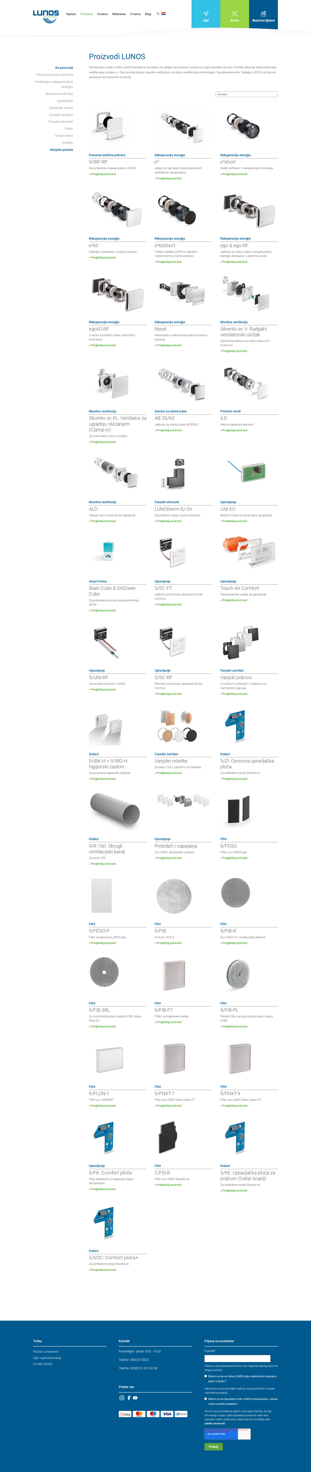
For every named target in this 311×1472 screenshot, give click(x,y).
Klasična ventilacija (59, 94)
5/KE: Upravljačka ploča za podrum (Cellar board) (247, 1175)
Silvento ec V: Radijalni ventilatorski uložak (243, 332)
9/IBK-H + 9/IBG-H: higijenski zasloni (108, 764)
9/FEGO (228, 846)
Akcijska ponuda (61, 150)
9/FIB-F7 (164, 1010)
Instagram (122, 1398)
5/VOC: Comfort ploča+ (113, 1258)
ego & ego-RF (234, 245)
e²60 (93, 245)
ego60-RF (99, 329)
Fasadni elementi (61, 122)
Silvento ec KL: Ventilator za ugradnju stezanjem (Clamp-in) (118, 424)
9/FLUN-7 (99, 1093)
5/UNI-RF (98, 677)
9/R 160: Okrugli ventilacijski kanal (107, 849)
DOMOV (46, 16)
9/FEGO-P (99, 931)
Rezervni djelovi (263, 20)
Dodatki (67, 143)
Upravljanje (65, 101)
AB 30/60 (164, 418)
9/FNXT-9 (230, 1093)
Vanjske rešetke (171, 761)
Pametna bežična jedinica (55, 75)
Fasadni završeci (61, 115)
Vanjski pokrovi (235, 677)
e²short (228, 162)
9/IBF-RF (98, 162)
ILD (223, 418)
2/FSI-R (162, 1173)
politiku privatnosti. (215, 1423)
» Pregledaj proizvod (102, 174)
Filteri (69, 129)
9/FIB (160, 931)
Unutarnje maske (61, 108)
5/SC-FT (163, 588)
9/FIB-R (228, 931)
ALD (93, 509)
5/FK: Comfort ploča (110, 1173)
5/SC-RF (163, 677)
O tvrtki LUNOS (42, 1364)
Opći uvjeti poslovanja (47, 1358)
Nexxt (161, 329)
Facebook (129, 1398)
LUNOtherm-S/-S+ (173, 509)
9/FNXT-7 (165, 1093)
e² (157, 162)
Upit (206, 20)
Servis (234, 20)
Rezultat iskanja (158, 13)
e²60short (165, 245)
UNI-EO (227, 509)
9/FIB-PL (229, 1010)
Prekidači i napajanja (176, 846)
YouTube (135, 1398)
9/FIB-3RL (99, 1010)
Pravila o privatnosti (45, 1351)
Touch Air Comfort (239, 588)
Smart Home (64, 136)
